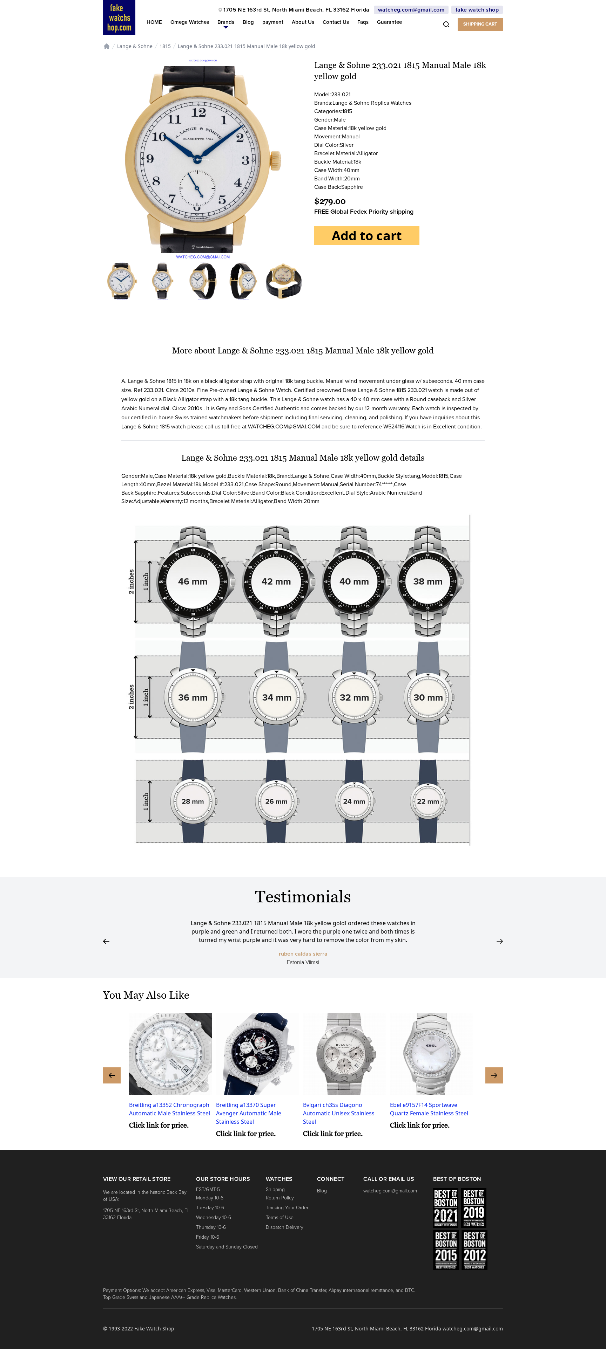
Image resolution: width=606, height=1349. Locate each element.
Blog (248, 22)
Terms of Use (280, 1217)
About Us (303, 22)
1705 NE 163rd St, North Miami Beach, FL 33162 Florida (296, 9)
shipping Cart (480, 24)
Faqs (363, 22)
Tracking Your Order (287, 1208)
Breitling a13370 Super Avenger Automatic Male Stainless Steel (248, 1113)
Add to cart (367, 235)
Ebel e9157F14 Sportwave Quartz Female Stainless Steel (429, 1109)
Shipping (275, 1189)
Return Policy (280, 1198)
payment (272, 22)
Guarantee (389, 22)
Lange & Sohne (135, 46)
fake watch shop (477, 9)
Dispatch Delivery (284, 1227)
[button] (225, 23)
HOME (154, 22)
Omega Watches (189, 22)
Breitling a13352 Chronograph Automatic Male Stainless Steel (169, 1109)
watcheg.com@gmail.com (411, 9)
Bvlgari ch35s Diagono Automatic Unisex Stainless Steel (339, 1113)
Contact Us (336, 22)
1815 (165, 46)
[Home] (106, 46)
